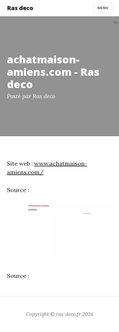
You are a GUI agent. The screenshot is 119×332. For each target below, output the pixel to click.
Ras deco (20, 8)
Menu (102, 7)
